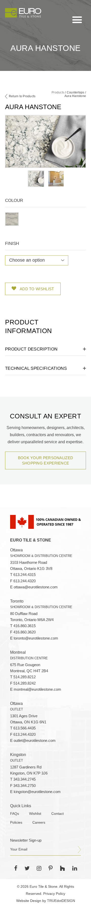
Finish (12, 243)
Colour (14, 200)
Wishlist (35, 814)
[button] (12, 219)
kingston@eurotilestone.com (37, 792)
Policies (16, 822)
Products (58, 92)
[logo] (23, 13)
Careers (38, 822)
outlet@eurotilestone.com (35, 741)
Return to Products (22, 96)
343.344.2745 (24, 779)
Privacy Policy (54, 894)
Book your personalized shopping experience (45, 460)
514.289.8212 (24, 677)
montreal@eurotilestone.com (37, 689)
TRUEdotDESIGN (61, 901)
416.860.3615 (24, 626)
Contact (57, 814)
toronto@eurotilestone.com (36, 638)
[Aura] (12, 219)
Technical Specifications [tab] (36, 368)
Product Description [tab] (31, 349)
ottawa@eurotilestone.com (36, 587)
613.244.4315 (24, 575)
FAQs (14, 814)
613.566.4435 (24, 728)
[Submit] (79, 850)
